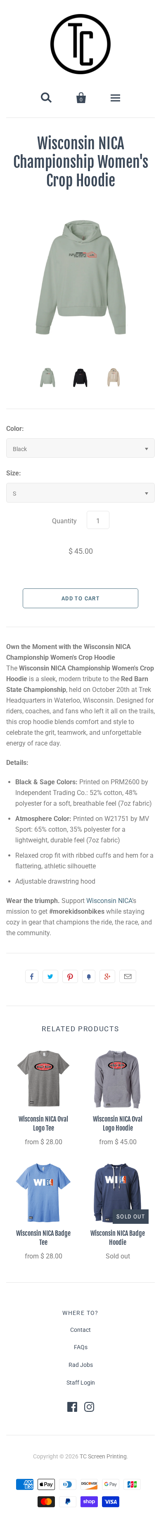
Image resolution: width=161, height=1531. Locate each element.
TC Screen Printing (103, 1456)
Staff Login (80, 1382)
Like (31, 976)
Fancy (88, 976)
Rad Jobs (81, 1365)
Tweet (50, 976)
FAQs (81, 1347)
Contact (80, 1329)
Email (127, 976)
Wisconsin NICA (109, 901)
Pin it (70, 976)
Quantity (64, 521)
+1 (107, 976)
